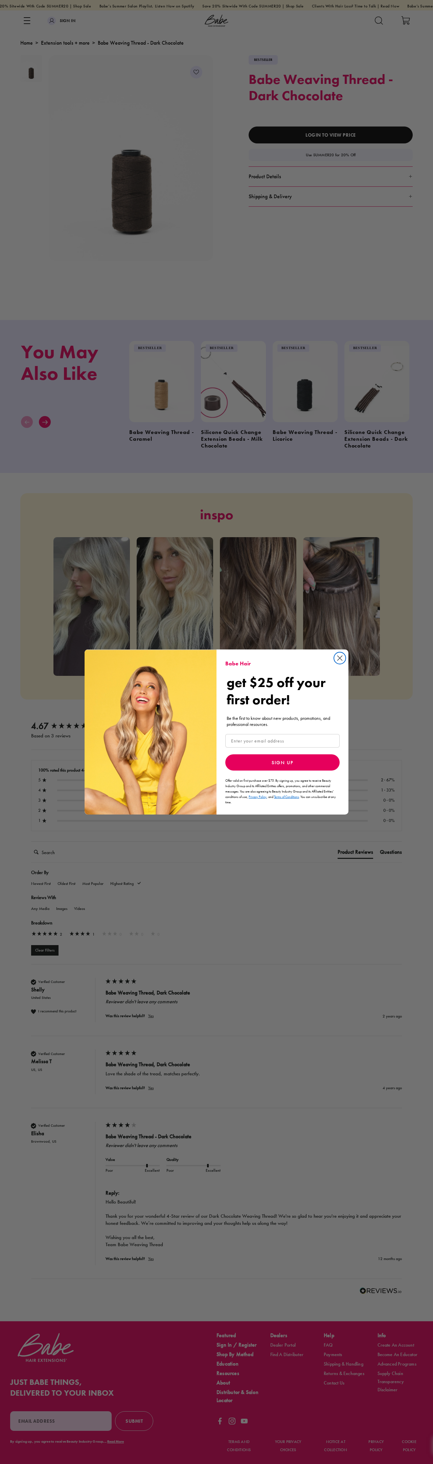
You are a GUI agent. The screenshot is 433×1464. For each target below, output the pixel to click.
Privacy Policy (258, 797)
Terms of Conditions (286, 797)
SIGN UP (282, 762)
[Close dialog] (340, 658)
